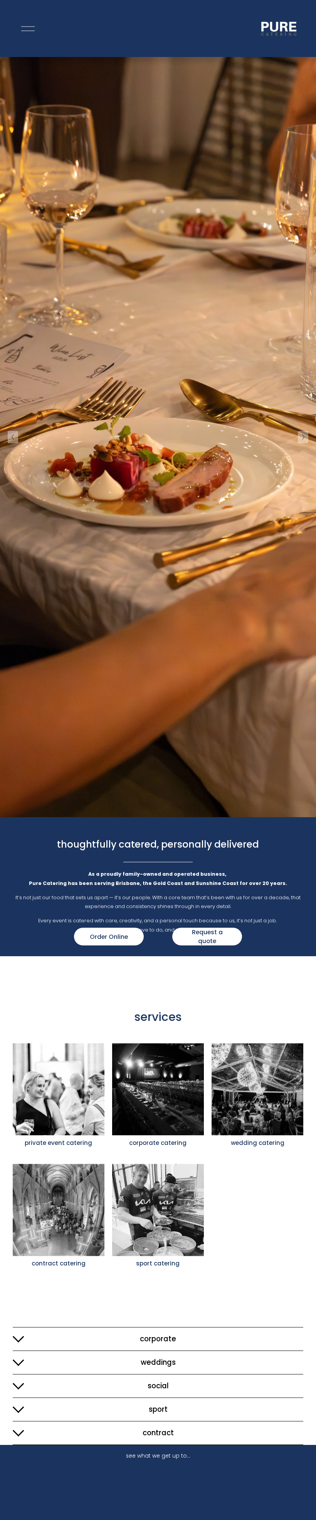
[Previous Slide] (13, 437)
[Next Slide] (303, 437)
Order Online (109, 937)
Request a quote (207, 936)
